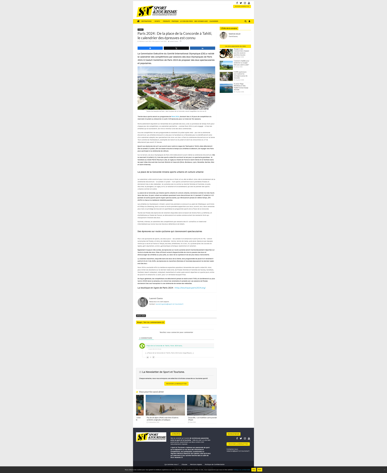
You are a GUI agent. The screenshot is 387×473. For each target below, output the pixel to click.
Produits (166, 21)
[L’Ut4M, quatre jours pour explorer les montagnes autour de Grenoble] (227, 72)
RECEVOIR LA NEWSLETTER (242, 6)
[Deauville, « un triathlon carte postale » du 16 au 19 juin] (190, 396)
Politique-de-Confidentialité (214, 464)
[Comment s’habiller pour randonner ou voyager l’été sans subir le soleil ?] (227, 61)
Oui (253, 470)
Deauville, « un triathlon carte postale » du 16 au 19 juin (190, 418)
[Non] (384, 470)
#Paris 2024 (141, 316)
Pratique (175, 21)
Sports (157, 21)
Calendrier (214, 21)
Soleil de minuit (234, 34)
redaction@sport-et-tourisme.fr (238, 451)
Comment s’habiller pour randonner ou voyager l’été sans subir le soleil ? (241, 63)
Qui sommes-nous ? (172, 464)
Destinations (146, 21)
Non (259, 470)
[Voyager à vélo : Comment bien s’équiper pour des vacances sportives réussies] (227, 49)
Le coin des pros (186, 21)
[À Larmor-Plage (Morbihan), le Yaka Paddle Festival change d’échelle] (227, 84)
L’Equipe (184, 464)
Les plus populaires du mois (235, 46)
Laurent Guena (173, 41)
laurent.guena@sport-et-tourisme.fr (169, 304)
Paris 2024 (175, 116)
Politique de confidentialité (242, 469)
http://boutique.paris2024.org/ (190, 287)
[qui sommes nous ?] (182, 457)
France (141, 29)
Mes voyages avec (201, 21)
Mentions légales (196, 464)
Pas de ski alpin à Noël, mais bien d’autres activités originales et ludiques (146, 418)
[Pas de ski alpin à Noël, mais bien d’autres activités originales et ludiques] (149, 396)
